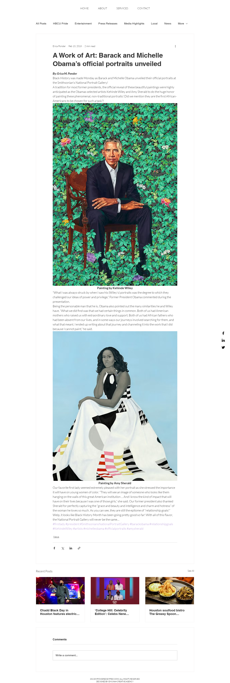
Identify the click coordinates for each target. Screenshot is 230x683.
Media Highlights (134, 23)
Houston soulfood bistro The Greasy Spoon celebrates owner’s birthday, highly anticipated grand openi (169, 612)
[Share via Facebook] (54, 548)
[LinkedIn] (223, 340)
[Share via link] (79, 548)
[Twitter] (223, 347)
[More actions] (175, 46)
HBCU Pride (60, 23)
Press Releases (107, 23)
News (167, 23)
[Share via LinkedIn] (70, 548)
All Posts (41, 23)
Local (154, 23)
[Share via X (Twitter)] (62, 548)
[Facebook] (223, 333)
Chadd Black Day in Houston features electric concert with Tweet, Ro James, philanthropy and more (58, 612)
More (181, 23)
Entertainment (83, 23)
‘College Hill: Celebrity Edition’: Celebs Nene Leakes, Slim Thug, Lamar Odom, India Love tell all (113, 612)
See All (191, 570)
